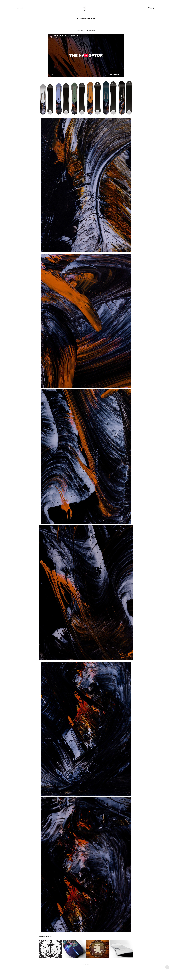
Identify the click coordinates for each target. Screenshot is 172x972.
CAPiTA (83, 30)
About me (20, 8)
